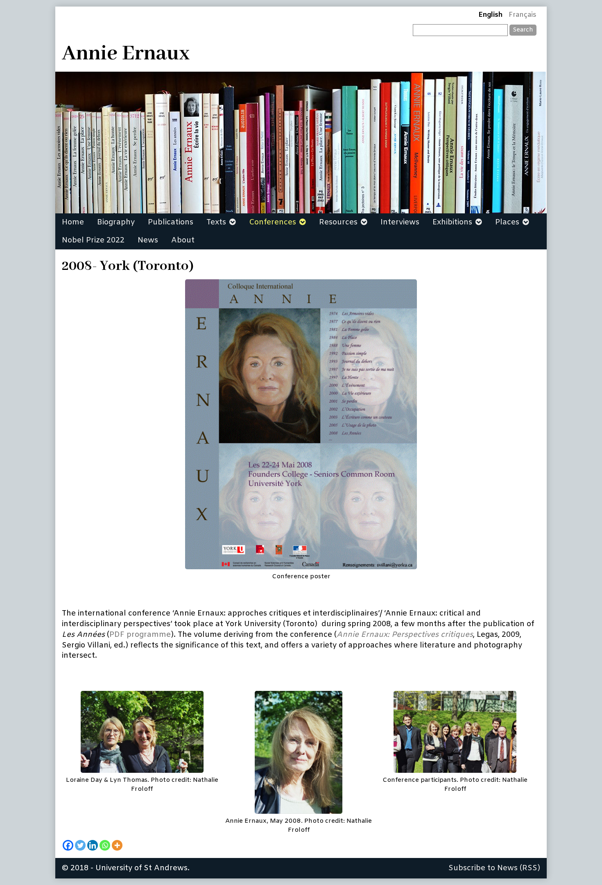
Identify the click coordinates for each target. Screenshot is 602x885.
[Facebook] (68, 845)
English (490, 15)
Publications (170, 222)
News (148, 240)
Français (522, 15)
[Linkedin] (92, 845)
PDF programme (140, 635)
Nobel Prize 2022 (93, 240)
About (183, 240)
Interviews (399, 222)
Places (507, 222)
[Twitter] (80, 845)
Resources (338, 222)
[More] (117, 845)
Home (73, 222)
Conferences (272, 222)
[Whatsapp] (105, 845)
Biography (116, 222)
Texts (216, 222)
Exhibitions (452, 222)
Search (523, 30)
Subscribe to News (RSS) (494, 868)
